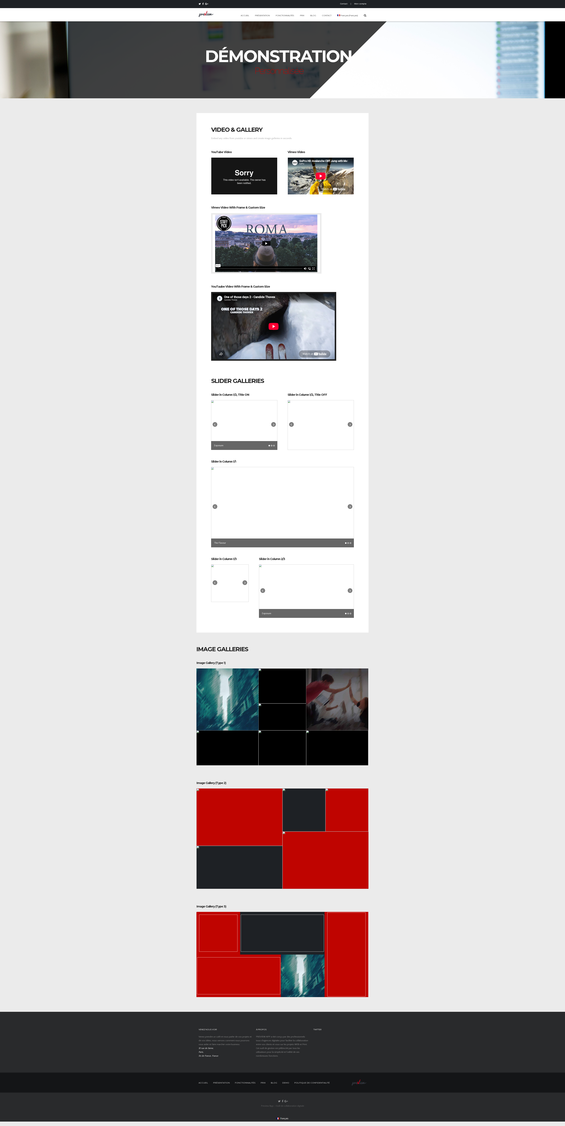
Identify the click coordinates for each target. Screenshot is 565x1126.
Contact (344, 3)
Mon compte (360, 3)
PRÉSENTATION (262, 15)
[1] (269, 445)
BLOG (313, 15)
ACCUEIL (245, 15)
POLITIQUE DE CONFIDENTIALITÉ (312, 1083)
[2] (271, 445)
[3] (274, 445)
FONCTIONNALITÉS (285, 15)
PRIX (302, 15)
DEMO (285, 1083)
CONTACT (326, 15)
